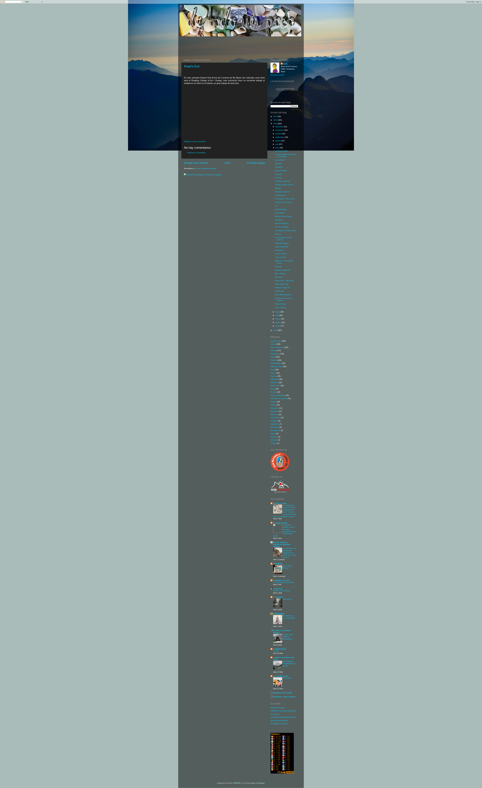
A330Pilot (237, 783)
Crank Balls (279, 213)
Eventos (273, 376)
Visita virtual (275, 386)
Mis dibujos (274, 354)
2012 (275, 120)
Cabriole (278, 163)
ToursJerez (274, 714)
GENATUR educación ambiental (283, 711)
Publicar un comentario (196, 153)
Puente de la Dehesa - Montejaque (288, 637)
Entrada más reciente (196, 162)
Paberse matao (276, 367)
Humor (273, 373)
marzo (278, 319)
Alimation (278, 277)
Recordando (275, 430)
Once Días (287, 678)
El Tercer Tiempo (280, 523)
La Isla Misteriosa (280, 676)
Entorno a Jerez (280, 503)
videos (273, 344)
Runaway (278, 220)
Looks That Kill (281, 254)
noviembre (279, 130)
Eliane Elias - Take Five (284, 281)
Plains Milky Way (281, 284)
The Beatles (275, 418)
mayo (277, 312)
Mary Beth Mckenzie (283, 295)
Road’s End (191, 66)
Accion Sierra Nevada (279, 720)
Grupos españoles (277, 395)
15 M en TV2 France (283, 202)
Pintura (273, 350)
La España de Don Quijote (283, 582)
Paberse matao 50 (282, 270)
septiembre (280, 137)
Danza (273, 434)
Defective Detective (282, 181)
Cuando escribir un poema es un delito (285, 155)
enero (278, 326)
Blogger (262, 783)
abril (277, 315)
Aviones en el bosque (281, 591)
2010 (275, 330)
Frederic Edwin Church (284, 185)
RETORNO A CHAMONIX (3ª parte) (289, 664)
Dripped (278, 267)
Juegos (273, 402)
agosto (278, 141)
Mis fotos (274, 437)
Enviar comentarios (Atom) (205, 168)
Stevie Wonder (281, 171)
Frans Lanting (280, 307)
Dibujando (274, 408)
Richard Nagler (281, 209)
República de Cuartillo (282, 693)
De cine (273, 392)
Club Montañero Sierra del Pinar (283, 717)
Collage (273, 443)
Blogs (272, 389)
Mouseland (279, 250)
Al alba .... (277, 651)
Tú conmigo (278, 597)
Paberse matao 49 (282, 288)
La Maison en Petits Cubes (285, 230)
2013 (275, 116)
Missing (278, 188)
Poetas (273, 405)
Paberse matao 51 (282, 192)
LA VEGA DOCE (279, 649)
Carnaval (274, 421)
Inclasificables (276, 363)
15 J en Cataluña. (282, 227)
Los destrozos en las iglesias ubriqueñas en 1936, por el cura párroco (289, 552)
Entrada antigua (256, 162)
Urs (276, 206)
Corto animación (198, 141)
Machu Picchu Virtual (283, 216)
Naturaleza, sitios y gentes (284, 697)
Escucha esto (275, 341)
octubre (278, 134)
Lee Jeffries (279, 160)
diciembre (279, 127)
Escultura (274, 411)
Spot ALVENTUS (281, 247)
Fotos (272, 357)
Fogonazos (278, 589)
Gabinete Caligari (282, 243)
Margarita (279, 167)
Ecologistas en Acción (279, 724)
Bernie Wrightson (282, 223)
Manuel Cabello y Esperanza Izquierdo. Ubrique (282, 544)
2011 (275, 124)
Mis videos (274, 427)
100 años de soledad (278, 398)
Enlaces (273, 360)
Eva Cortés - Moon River (285, 199)
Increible (273, 440)
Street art (274, 414)
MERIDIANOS (278, 614)
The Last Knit (280, 257)
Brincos (278, 234)
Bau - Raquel (280, 274)
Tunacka (278, 178)
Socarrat (278, 174)
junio (277, 148)
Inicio (227, 162)
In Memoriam (280, 195)
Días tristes (287, 599)
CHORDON (277, 564)
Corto (272, 370)
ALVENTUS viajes (277, 708)
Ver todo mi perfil (277, 75)
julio (277, 144)
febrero (278, 322)
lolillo (285, 64)
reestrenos (274, 424)
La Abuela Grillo (281, 151)
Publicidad (274, 379)
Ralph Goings (280, 304)
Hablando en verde (281, 580)
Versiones (274, 382)
